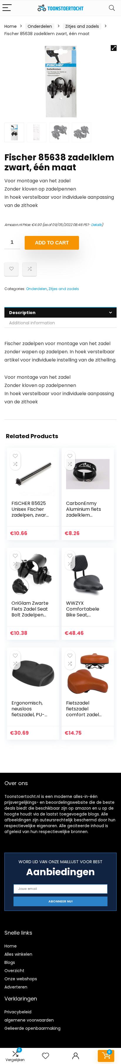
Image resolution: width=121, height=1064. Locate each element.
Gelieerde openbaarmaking (32, 1028)
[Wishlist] (45, 1056)
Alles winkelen (18, 954)
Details (96, 224)
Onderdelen (40, 26)
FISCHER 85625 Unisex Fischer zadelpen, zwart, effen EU (30, 512)
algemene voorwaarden (29, 1020)
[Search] (112, 8)
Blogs (9, 962)
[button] (114, 48)
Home (10, 26)
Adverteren (15, 987)
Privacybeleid (17, 1012)
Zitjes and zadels (82, 26)
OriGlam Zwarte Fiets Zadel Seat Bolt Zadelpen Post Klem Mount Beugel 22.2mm (31, 615)
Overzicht (14, 971)
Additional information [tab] (32, 323)
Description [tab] (22, 313)
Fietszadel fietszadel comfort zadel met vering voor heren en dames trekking (85, 718)
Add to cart (52, 243)
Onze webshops (20, 979)
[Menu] (7, 8)
